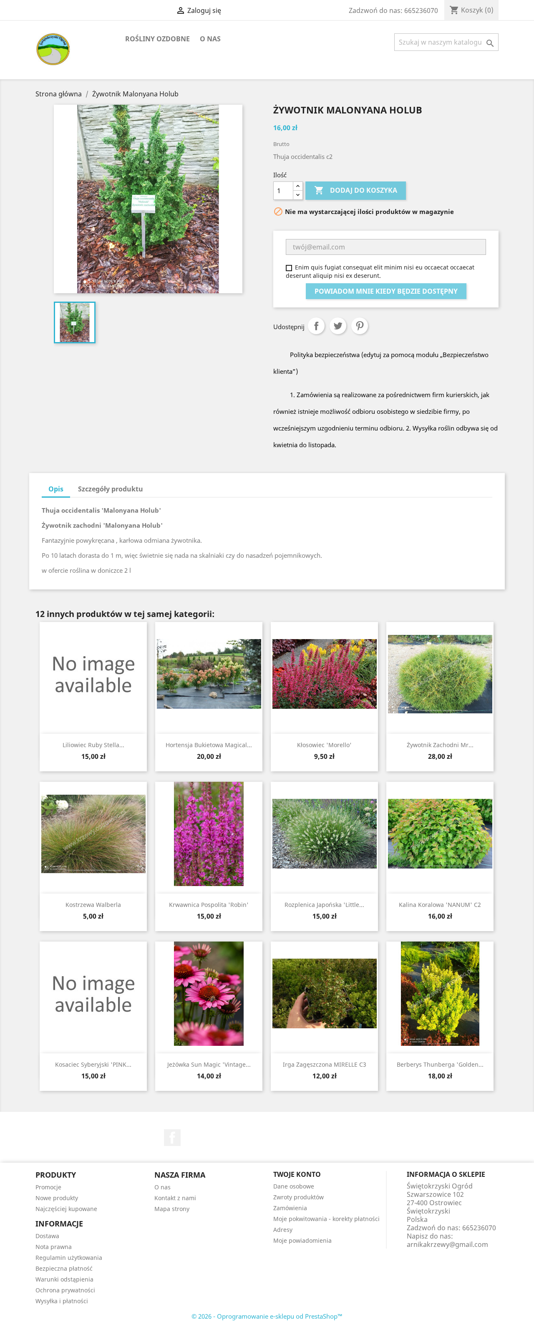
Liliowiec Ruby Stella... (93, 745)
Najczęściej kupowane (66, 1209)
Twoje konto (297, 1174)
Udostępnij (316, 325)
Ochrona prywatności (65, 1290)
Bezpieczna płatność (64, 1268)
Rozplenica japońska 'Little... (324, 905)
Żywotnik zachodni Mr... (440, 745)
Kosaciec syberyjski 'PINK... (93, 1064)
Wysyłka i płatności (61, 1301)
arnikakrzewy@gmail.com (447, 1244)
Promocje (48, 1187)
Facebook (172, 1137)
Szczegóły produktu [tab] (110, 489)
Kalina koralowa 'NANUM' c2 (440, 905)
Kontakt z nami (175, 1198)
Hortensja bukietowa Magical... (209, 745)
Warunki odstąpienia (64, 1279)
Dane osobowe (293, 1186)
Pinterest (359, 325)
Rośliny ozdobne (157, 38)
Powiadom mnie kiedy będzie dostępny (386, 291)
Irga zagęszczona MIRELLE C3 (324, 1064)
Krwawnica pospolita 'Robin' (209, 905)
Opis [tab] (55, 489)
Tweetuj (338, 325)
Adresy (282, 1230)
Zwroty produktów (298, 1197)
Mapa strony (171, 1209)
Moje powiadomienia (302, 1240)
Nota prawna (53, 1247)
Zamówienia (290, 1208)
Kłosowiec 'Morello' (324, 745)
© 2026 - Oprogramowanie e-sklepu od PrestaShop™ (267, 1316)
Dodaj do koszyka (355, 190)
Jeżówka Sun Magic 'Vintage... (209, 1064)
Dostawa (47, 1236)
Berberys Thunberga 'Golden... (440, 1064)
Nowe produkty (56, 1198)
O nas (210, 38)
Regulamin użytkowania (68, 1258)
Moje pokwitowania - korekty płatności (326, 1219)
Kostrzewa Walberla (93, 905)
